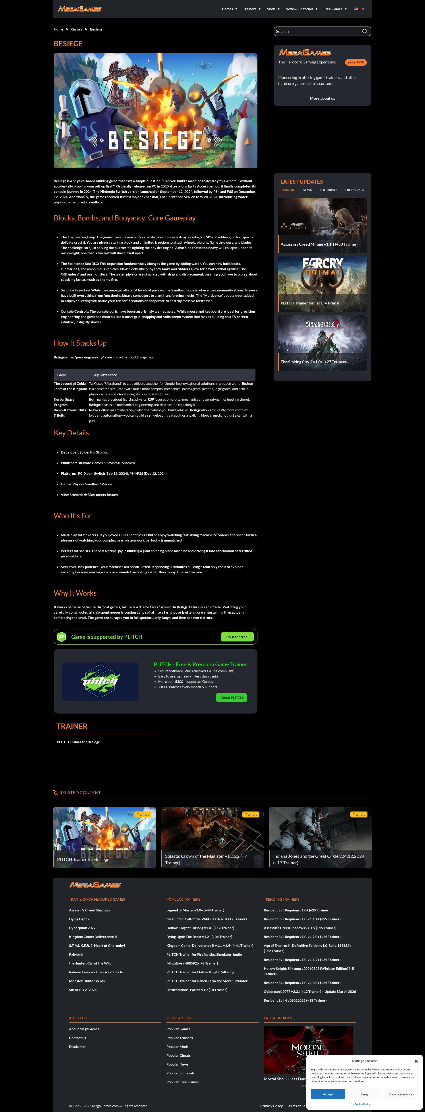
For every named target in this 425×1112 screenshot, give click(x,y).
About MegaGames (84, 1029)
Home (58, 29)
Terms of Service (300, 1106)
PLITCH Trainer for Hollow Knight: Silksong (200, 972)
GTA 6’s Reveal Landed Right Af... (292, 1078)
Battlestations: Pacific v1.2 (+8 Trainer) (196, 990)
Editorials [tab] (328, 189)
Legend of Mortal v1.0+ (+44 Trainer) (195, 910)
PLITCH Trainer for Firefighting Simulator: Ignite (204, 954)
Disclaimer (77, 1046)
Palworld (76, 954)
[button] (416, 1060)
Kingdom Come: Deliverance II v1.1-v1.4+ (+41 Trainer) (209, 945)
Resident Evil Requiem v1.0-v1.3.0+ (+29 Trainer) (302, 982)
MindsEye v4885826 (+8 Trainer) (192, 963)
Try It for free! (237, 637)
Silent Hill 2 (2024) (83, 990)
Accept (328, 1094)
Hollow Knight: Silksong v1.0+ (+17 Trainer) (200, 928)
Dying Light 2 (79, 919)
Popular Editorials (180, 1073)
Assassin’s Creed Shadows (89, 910)
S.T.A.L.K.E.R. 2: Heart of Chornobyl (97, 945)
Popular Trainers (179, 1037)
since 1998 (356, 62)
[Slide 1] (303, 1086)
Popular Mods (177, 1046)
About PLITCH (231, 697)
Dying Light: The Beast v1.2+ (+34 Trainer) (199, 936)
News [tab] (307, 189)
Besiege (96, 29)
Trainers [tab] (287, 189)
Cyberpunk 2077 (82, 928)
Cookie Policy (362, 1104)
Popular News (177, 1064)
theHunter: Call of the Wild (90, 963)
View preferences (401, 1094)
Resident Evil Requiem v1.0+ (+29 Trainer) (297, 910)
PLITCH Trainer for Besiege (78, 742)
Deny (365, 1094)
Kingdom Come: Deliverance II (93, 936)
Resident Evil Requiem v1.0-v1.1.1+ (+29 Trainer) (302, 919)
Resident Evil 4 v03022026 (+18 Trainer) (295, 1000)
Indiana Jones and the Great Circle (96, 972)
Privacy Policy (271, 1106)
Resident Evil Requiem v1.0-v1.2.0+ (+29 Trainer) (302, 936)
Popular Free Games (182, 1082)
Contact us (77, 1037)
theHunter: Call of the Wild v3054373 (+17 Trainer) (206, 919)
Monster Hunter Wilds (87, 981)
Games (76, 29)
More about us (322, 98)
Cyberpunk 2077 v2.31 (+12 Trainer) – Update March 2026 (310, 991)
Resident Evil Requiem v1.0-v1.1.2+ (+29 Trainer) (302, 959)
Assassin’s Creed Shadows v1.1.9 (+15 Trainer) (300, 928)
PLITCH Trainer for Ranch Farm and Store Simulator (207, 981)
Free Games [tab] (354, 189)
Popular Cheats (178, 1055)
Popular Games (178, 1029)
